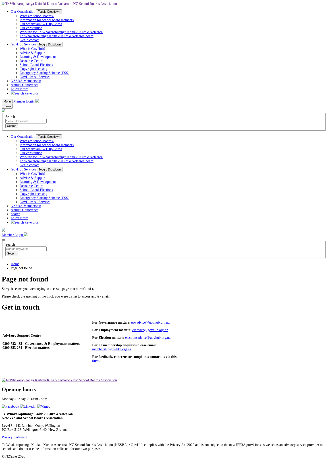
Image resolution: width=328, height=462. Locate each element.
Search (10, 117)
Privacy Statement (14, 437)
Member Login (24, 101)
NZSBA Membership (26, 81)
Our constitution (31, 28)
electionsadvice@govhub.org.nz (147, 337)
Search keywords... (27, 93)
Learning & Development (38, 57)
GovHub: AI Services (35, 77)
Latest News (19, 89)
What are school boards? (37, 16)
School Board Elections (36, 65)
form (96, 361)
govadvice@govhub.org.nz (150, 322)
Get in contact (29, 40)
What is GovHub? (32, 49)
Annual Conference (24, 85)
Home (15, 264)
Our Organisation (23, 11)
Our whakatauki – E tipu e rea (41, 24)
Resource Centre (31, 61)
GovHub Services (24, 44)
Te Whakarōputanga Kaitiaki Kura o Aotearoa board (56, 36)
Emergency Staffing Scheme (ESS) (44, 73)
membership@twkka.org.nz (111, 349)
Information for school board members (47, 20)
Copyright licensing (33, 69)
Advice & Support (33, 53)
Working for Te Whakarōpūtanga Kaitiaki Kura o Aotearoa (61, 32)
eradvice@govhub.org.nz (150, 330)
